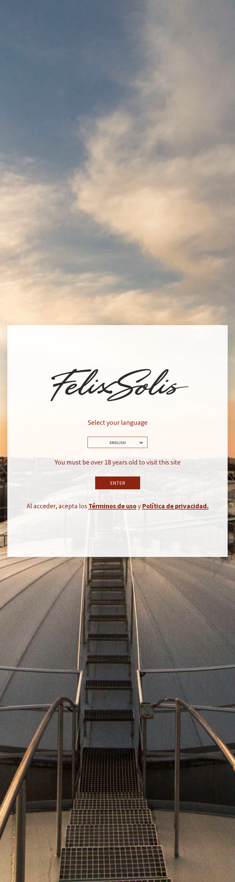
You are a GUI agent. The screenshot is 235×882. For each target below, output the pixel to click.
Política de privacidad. (175, 506)
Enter (117, 483)
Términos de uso (112, 506)
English (118, 442)
